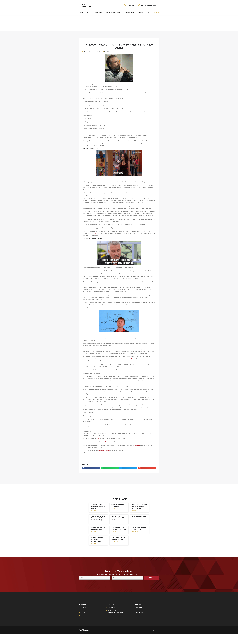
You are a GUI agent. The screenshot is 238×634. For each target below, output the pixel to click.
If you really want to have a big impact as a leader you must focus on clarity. (98, 517)
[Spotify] (158, 13)
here (98, 438)
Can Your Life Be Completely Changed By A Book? (118, 517)
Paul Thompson (84, 630)
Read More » (94, 510)
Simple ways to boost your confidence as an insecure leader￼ (98, 506)
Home (81, 12)
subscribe (137, 445)
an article (93, 233)
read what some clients (108, 442)
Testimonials (140, 12)
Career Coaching (98, 12)
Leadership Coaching (129, 12)
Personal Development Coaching (113, 12)
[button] (91, 468)
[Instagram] (155, 13)
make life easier (92, 453)
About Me (89, 12)
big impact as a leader (104, 450)
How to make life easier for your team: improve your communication (139, 506)
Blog (148, 12)
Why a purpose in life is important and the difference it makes (97, 539)
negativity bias (132, 359)
